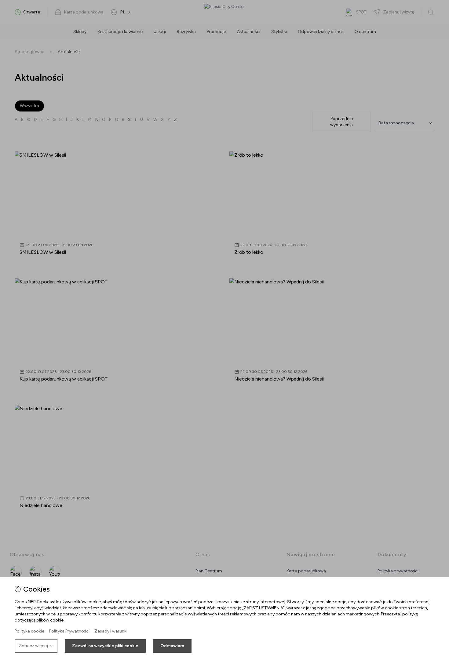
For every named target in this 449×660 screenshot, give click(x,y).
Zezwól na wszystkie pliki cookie (105, 645)
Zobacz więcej (33, 645)
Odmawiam (172, 645)
